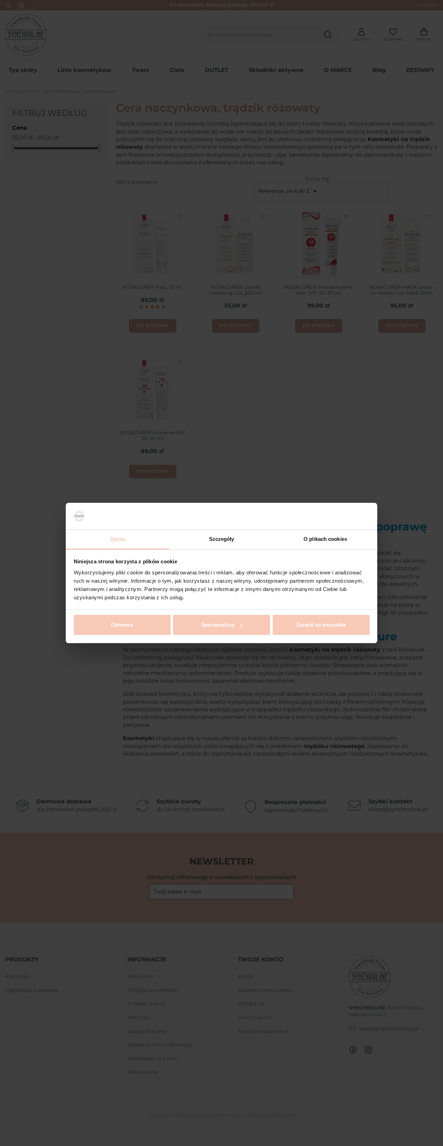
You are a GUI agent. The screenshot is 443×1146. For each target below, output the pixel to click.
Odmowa (122, 625)
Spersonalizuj (217, 625)
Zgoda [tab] (118, 539)
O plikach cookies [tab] (325, 539)
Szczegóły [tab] (221, 539)
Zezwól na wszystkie (321, 625)
